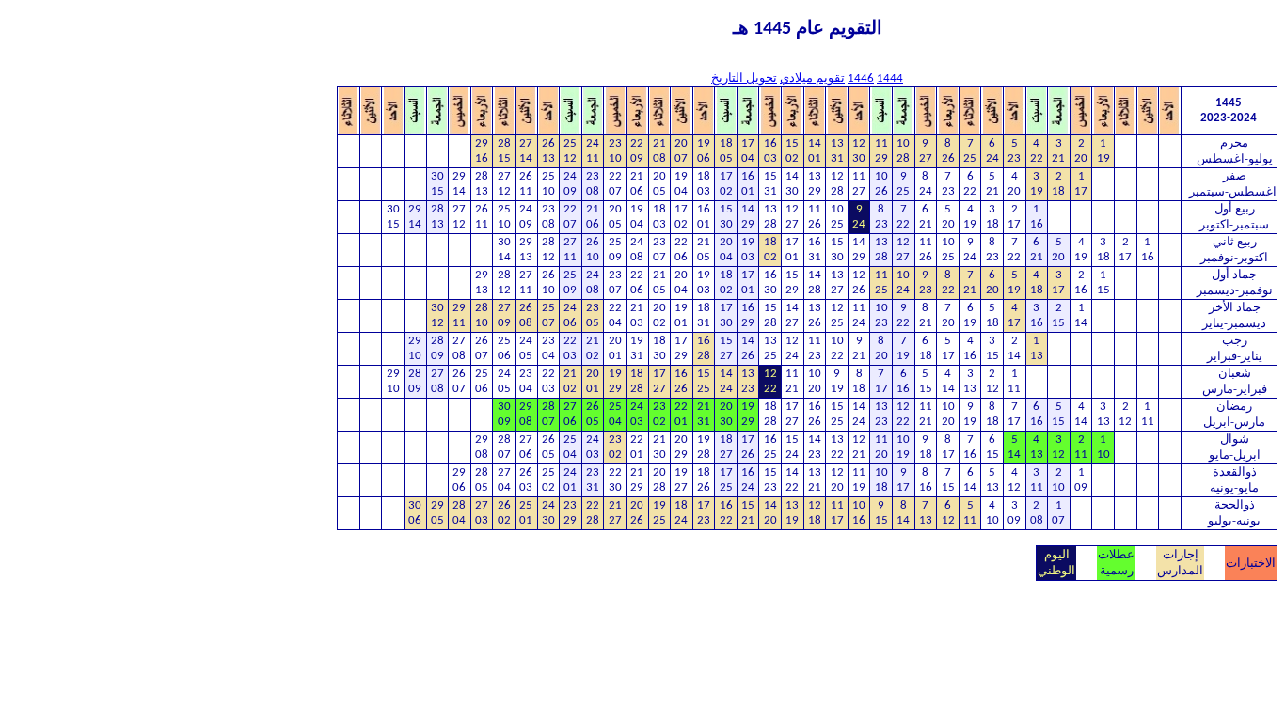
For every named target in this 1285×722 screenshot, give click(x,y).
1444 (890, 78)
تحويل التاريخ (744, 78)
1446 (861, 78)
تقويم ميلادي (812, 78)
